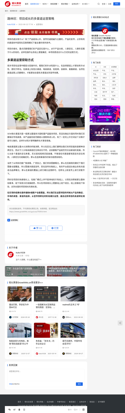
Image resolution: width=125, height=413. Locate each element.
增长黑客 (105, 85)
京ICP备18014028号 (55, 406)
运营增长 (39, 24)
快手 (113, 88)
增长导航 (64, 4)
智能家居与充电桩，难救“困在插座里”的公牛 (19, 342)
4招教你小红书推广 (100, 160)
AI (95, 67)
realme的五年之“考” (71, 304)
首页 (26, 4)
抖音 (95, 92)
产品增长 (105, 70)
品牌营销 (96, 81)
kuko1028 (11, 24)
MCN (45, 4)
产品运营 (96, 74)
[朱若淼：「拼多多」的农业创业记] (46, 330)
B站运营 (96, 70)
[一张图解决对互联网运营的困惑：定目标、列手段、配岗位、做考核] (46, 293)
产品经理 (114, 70)
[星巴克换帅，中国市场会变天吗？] (73, 330)
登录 (103, 4)
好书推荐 (101, 402)
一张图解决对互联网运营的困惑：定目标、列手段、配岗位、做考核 (45, 306)
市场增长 (96, 88)
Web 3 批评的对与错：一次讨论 (105, 178)
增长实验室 (29, 402)
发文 (116, 4)
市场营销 (66, 326)
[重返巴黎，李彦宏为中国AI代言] (19, 293)
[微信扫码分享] (9, 409)
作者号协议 (61, 402)
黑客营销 (114, 99)
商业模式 (105, 81)
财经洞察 (53, 4)
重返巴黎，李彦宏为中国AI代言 (19, 305)
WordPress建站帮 (79, 406)
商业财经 (40, 289)
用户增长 (114, 92)
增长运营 (96, 85)
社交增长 (105, 96)
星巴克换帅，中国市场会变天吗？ (72, 342)
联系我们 (72, 402)
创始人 (105, 78)
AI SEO (85, 4)
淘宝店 (92, 402)
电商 (95, 96)
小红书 (114, 85)
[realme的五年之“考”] (73, 293)
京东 (104, 74)
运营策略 (14, 220)
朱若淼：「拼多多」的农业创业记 (45, 342)
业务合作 (75, 4)
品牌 (113, 78)
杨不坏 (105, 92)
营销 (104, 99)
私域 (113, 96)
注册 (109, 4)
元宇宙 (114, 74)
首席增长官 (34, 4)
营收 (95, 99)
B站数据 (114, 67)
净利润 (96, 78)
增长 (113, 81)
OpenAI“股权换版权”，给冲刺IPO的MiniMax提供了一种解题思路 (105, 153)
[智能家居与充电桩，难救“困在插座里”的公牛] (19, 330)
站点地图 (50, 402)
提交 (79, 384)
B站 (105, 67)
